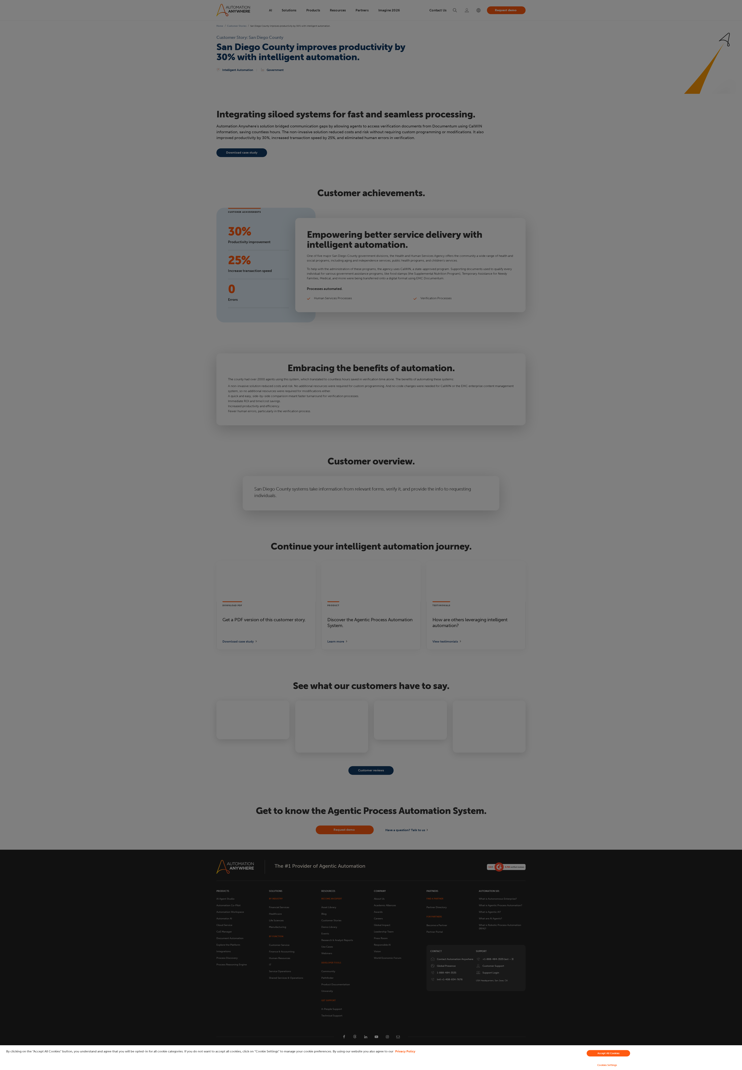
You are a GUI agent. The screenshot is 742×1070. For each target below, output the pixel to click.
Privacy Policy (405, 1051)
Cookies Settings (607, 1065)
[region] (371, 1057)
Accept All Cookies (608, 1053)
